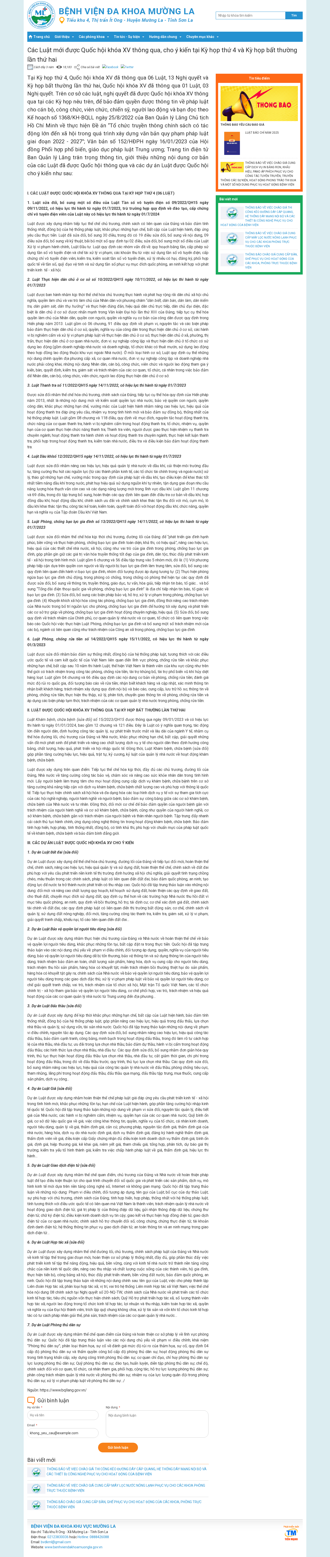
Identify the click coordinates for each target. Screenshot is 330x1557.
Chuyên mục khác (200, 37)
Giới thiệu (62, 37)
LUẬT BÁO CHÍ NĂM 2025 (262, 132)
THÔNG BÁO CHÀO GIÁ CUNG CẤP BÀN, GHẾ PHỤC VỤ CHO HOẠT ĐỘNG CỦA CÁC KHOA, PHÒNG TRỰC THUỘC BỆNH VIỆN (271, 261)
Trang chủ (41, 37)
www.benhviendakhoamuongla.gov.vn (73, 1547)
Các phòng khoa (92, 37)
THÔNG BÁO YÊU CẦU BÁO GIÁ (242, 124)
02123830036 (58, 1537)
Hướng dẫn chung (163, 37)
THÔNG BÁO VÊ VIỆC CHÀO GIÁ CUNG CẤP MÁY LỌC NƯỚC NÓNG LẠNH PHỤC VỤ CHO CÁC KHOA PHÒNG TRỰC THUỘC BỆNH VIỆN (271, 240)
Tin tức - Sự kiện (127, 37)
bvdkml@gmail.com (56, 1542)
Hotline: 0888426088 (93, 1537)
